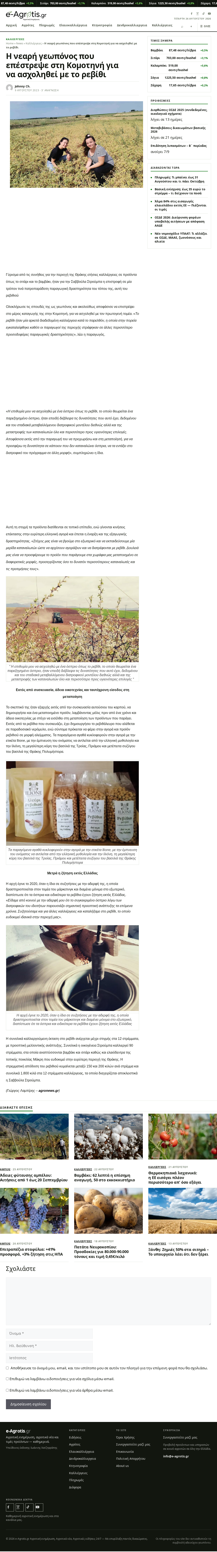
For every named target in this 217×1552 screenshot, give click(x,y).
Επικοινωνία (125, 1452)
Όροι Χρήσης (125, 1437)
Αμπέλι (5, 1169)
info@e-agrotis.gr (176, 1456)
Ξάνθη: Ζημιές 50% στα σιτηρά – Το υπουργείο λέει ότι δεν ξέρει (178, 1252)
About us (122, 1466)
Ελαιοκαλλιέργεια (73, 25)
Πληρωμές (46, 25)
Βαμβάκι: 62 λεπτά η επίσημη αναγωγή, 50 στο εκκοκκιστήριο (104, 1177)
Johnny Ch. (22, 86)
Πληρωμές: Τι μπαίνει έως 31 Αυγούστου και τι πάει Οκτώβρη (179, 179)
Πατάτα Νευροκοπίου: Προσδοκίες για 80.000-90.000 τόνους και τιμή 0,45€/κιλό (101, 1251)
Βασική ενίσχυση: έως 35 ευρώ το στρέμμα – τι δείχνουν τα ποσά (180, 191)
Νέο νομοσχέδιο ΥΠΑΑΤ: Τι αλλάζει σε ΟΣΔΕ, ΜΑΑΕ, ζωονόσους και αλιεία (181, 237)
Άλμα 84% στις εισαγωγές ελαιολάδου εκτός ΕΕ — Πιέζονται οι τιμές (180, 205)
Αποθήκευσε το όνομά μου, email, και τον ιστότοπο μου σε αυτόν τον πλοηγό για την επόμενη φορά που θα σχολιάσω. (109, 1368)
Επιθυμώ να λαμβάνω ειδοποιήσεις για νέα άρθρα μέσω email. (62, 1390)
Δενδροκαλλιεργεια (132, 25)
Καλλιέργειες (162, 25)
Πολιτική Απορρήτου (130, 1459)
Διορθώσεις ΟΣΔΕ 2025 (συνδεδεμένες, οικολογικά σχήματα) (179, 112)
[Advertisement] (72, 237)
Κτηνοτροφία (102, 25)
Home (10, 43)
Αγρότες (28, 25)
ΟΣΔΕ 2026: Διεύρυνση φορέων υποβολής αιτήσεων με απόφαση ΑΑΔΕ (179, 221)
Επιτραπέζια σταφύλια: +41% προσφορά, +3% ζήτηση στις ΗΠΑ (31, 1251)
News (19, 43)
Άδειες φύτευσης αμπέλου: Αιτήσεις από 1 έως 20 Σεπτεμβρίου (34, 1177)
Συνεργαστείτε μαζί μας (133, 1444)
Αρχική (11, 25)
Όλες (205, 26)
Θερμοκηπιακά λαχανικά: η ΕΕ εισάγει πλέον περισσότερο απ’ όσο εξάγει (174, 1177)
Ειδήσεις (75, 1437)
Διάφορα (75, 1487)
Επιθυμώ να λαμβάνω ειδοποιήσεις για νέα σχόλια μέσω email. (62, 1378)
